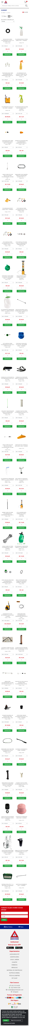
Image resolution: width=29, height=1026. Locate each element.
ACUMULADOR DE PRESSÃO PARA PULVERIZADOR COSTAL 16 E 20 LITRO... (21, 649)
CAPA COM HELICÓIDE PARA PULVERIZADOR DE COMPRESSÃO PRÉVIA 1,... (8, 581)
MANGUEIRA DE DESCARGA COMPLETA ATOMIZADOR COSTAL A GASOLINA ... (7, 784)
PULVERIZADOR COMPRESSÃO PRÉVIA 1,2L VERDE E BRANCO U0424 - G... (7, 311)
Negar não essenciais (16, 1020)
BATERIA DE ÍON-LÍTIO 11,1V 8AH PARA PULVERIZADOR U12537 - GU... (7, 885)
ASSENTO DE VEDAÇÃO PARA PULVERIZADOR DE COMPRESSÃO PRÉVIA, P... (21, 142)
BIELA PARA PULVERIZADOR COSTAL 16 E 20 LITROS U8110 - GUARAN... (21, 480)
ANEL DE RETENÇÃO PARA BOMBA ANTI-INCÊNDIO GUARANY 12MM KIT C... (21, 581)
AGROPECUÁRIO (14, 957)
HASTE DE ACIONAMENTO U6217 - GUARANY (21, 885)
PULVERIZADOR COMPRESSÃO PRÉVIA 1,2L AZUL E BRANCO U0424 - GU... (7, 480)
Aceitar (5, 1020)
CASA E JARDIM (14, 959)
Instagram (15, 992)
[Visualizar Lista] (11, 16)
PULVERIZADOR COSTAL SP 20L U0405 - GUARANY (7, 107)
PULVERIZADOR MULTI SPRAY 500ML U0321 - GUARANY (21, 40)
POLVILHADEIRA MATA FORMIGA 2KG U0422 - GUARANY (21, 513)
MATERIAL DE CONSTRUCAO (14, 970)
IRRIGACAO (14, 967)
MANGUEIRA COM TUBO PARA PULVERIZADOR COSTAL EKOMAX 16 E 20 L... (7, 750)
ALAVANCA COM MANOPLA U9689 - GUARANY (21, 750)
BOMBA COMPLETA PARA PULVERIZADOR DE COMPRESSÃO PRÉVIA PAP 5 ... (7, 513)
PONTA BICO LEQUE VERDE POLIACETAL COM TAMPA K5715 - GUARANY (7, 277)
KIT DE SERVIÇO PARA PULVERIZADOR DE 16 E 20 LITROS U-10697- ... (7, 243)
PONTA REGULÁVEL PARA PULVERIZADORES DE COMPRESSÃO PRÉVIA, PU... (8, 74)
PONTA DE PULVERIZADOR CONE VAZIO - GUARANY (21, 817)
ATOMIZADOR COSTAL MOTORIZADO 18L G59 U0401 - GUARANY (7, 615)
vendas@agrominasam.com (15, 989)
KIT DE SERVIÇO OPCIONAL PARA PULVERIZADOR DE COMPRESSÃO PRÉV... (21, 243)
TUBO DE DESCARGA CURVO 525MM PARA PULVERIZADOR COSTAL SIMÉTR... (21, 311)
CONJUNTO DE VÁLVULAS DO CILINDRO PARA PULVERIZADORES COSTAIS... (21, 682)
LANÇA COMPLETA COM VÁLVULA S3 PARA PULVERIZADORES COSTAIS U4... (7, 176)
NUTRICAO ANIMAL (14, 973)
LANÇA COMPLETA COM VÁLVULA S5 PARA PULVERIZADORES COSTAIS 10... (7, 446)
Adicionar (8, 54)
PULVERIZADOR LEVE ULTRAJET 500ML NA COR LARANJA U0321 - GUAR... (21, 74)
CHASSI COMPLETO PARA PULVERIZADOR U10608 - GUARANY (7, 547)
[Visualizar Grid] (9, 16)
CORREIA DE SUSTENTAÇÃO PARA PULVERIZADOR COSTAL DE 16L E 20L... (21, 378)
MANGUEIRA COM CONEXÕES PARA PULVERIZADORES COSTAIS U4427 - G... (21, 175)
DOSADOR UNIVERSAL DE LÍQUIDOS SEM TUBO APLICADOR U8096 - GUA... (7, 716)
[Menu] (2, 2)
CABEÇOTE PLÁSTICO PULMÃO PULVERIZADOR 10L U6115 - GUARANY (21, 851)
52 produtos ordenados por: (7, 19)
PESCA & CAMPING (14, 975)
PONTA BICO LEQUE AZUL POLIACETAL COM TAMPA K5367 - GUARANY (21, 344)
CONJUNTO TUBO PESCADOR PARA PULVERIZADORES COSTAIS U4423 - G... (7, 412)
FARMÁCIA (14, 965)
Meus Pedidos (9, 927)
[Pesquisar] (26, 5)
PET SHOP (14, 978)
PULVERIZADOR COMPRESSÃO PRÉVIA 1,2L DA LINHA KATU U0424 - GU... (21, 547)
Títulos (21, 927)
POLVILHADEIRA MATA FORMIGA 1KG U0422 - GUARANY (21, 277)
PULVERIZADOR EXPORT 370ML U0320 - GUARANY (7, 209)
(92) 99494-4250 (15, 987)
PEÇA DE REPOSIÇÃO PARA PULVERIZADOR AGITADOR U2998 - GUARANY (7, 851)
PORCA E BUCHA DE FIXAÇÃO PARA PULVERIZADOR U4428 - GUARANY (7, 818)
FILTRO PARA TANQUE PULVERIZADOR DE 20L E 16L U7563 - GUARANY (21, 716)
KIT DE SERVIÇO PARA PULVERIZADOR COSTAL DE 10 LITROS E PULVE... (7, 344)
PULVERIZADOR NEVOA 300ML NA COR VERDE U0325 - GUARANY (21, 108)
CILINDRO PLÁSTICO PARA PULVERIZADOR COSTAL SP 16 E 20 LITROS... (21, 412)
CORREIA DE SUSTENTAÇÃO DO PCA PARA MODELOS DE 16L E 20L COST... (7, 378)
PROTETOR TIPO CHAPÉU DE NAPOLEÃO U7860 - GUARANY (21, 445)
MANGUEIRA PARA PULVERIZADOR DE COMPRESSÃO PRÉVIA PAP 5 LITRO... (21, 615)
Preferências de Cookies (9, 1023)
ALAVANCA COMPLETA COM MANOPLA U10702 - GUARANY (7, 648)
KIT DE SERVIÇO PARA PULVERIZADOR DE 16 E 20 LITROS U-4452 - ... (21, 209)
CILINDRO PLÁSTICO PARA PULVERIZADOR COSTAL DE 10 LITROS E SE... (21, 784)
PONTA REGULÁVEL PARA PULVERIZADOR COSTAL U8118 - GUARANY (7, 142)
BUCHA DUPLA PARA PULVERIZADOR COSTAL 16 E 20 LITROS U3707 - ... (7, 40)
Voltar (26, 12)
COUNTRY (14, 962)
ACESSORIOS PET (14, 954)
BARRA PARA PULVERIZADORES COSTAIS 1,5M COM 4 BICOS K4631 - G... (7, 682)
